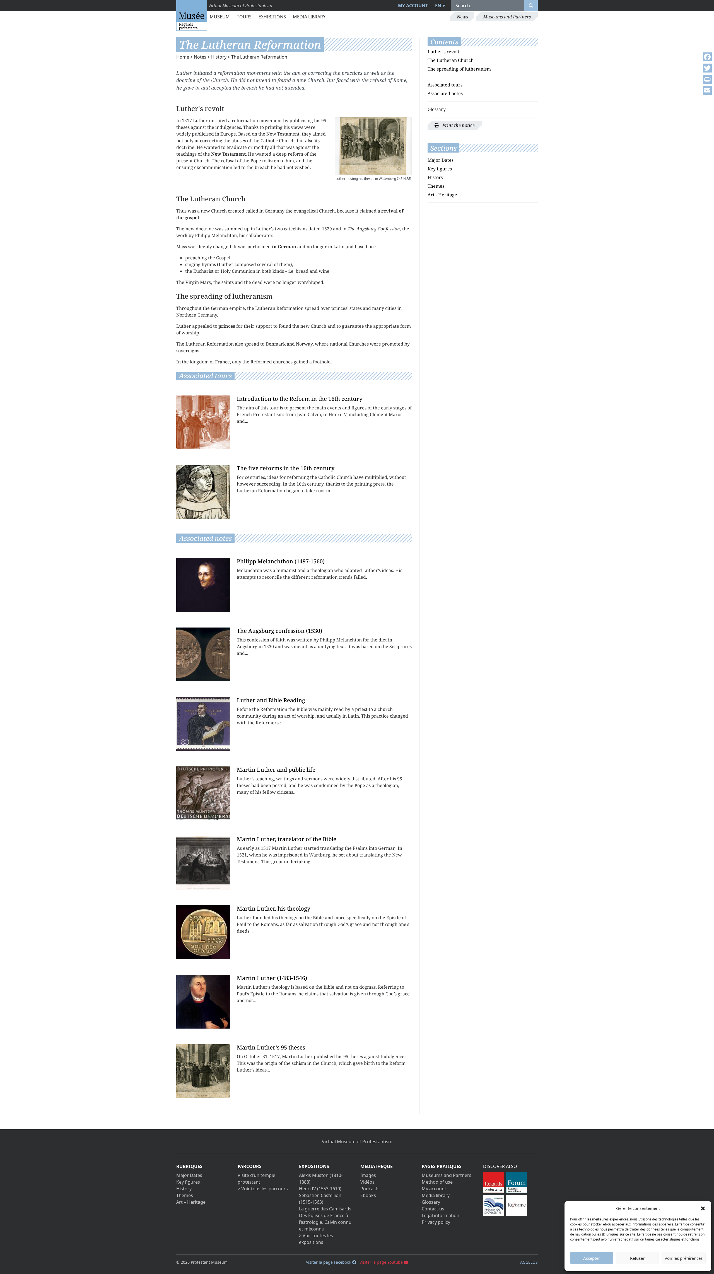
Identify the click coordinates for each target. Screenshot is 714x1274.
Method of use (437, 1182)
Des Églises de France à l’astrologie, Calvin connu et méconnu (325, 1222)
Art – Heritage (191, 1202)
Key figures (440, 169)
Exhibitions (272, 17)
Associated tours (445, 85)
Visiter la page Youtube (382, 1262)
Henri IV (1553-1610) (320, 1189)
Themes (436, 186)
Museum (220, 17)
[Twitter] (707, 68)
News (462, 17)
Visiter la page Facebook (329, 1262)
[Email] (707, 90)
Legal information (440, 1215)
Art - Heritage (442, 195)
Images (368, 1175)
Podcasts (370, 1189)
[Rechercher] (531, 5)
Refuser (637, 1258)
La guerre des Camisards (325, 1209)
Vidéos (367, 1182)
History (218, 57)
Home (182, 57)
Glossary (437, 109)
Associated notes (445, 93)
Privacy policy (436, 1222)
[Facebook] (707, 56)
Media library (309, 17)
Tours (244, 17)
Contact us (433, 1209)
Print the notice (458, 125)
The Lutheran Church (451, 60)
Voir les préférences (684, 1258)
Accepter (591, 1258)
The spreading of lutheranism (459, 69)
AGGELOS (529, 1262)
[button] (703, 1208)
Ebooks (368, 1195)
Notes (200, 57)
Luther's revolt (443, 52)
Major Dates (441, 160)
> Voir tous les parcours (263, 1189)
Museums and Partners (507, 17)
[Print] (707, 79)
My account (413, 6)
